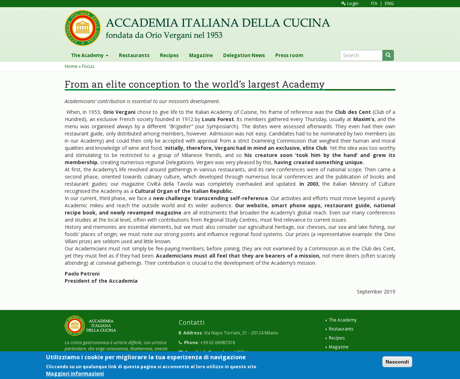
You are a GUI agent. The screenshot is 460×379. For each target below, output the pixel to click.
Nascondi (397, 362)
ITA (374, 3)
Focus (88, 66)
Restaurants (134, 55)
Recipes (169, 55)
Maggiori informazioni (75, 373)
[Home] (200, 28)
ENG (389, 3)
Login (352, 3)
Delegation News (244, 55)
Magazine (201, 55)
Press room (289, 55)
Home (71, 66)
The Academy (88, 55)
